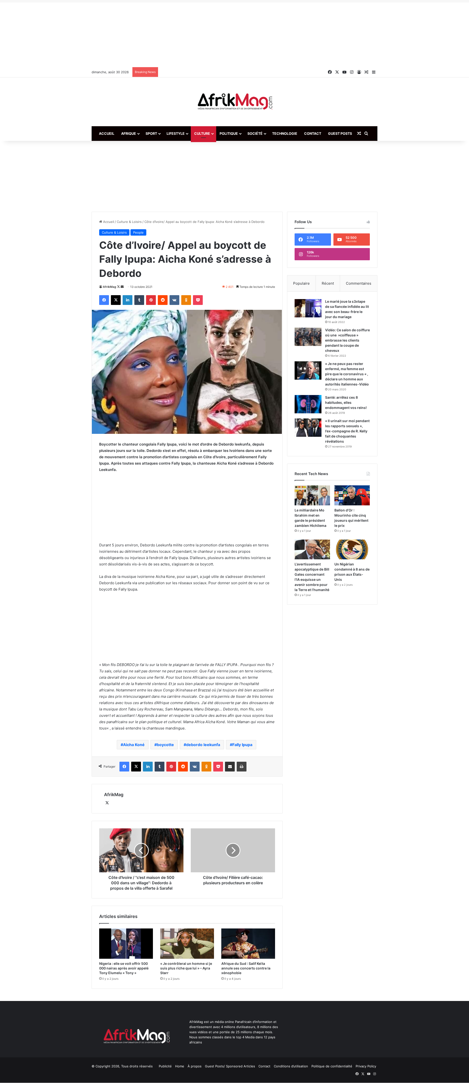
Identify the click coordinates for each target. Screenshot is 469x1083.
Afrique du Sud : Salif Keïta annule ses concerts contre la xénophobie (245, 968)
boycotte (165, 744)
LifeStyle (176, 133)
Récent (328, 283)
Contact (312, 133)
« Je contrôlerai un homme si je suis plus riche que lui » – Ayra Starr (186, 968)
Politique (229, 133)
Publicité (165, 1066)
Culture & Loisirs (129, 222)
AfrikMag (109, 287)
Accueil (106, 133)
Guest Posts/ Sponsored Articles (230, 1066)
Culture (202, 133)
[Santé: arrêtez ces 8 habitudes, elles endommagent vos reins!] (308, 404)
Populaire (301, 283)
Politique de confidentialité (331, 1066)
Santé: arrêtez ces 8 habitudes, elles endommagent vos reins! (346, 402)
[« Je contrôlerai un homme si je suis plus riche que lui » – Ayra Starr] (187, 943)
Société (255, 133)
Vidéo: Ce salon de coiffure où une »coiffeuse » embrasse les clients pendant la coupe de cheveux (347, 340)
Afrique (128, 133)
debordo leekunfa (203, 744)
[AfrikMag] (234, 101)
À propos (195, 1066)
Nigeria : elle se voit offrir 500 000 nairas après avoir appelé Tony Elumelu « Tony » (124, 968)
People (138, 232)
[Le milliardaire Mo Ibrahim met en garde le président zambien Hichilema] (312, 495)
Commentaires (358, 283)
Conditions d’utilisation (291, 1066)
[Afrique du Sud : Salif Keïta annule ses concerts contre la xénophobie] (248, 943)
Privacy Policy (366, 1066)
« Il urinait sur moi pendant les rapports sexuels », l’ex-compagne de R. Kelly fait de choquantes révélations (347, 431)
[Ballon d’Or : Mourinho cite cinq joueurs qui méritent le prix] (352, 495)
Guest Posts (340, 133)
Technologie (284, 133)
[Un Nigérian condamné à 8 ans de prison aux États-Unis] (352, 550)
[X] (107, 803)
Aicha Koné (134, 744)
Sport (151, 133)
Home (179, 1066)
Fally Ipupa (242, 744)
